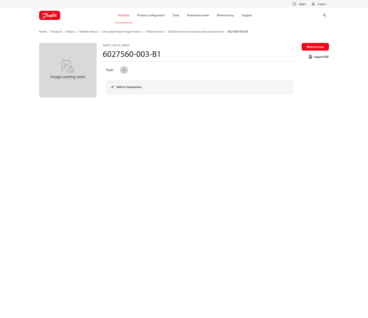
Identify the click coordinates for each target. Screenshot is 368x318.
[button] (298, 4)
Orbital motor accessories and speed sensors (196, 31)
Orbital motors (155, 31)
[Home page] (49, 15)
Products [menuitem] (123, 15)
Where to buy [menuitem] (225, 15)
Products (56, 31)
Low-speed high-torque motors (122, 31)
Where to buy (315, 47)
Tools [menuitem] (175, 15)
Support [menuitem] (247, 15)
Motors (70, 31)
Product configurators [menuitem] (151, 15)
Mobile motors (88, 31)
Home (43, 31)
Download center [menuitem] (198, 15)
